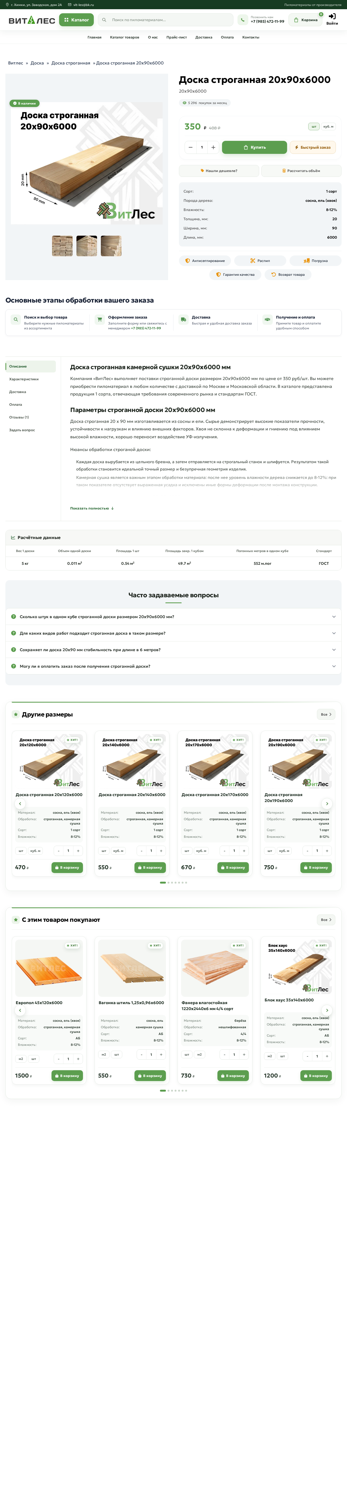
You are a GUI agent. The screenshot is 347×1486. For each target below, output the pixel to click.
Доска (37, 63)
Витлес (15, 63)
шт (314, 126)
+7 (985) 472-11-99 (146, 328)
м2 (21, 1059)
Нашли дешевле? (221, 170)
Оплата (227, 37)
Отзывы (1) (19, 417)
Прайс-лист (176, 37)
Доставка (203, 37)
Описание (18, 366)
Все (324, 714)
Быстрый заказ (316, 147)
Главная (94, 37)
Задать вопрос (22, 430)
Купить (258, 147)
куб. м (328, 126)
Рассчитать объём (303, 170)
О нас (153, 37)
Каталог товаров (124, 37)
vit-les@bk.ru (83, 5)
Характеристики (23, 379)
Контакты (250, 37)
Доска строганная (71, 63)
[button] (173, 616)
